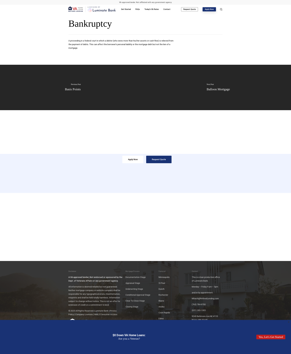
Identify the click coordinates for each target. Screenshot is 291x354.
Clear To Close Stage (135, 301)
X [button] (288, 322)
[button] (132, 159)
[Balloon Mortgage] (218, 87)
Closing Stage (131, 307)
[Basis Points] (73, 87)
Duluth (161, 289)
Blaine (161, 301)
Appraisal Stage (132, 283)
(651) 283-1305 (199, 310)
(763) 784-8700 (199, 304)
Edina (161, 318)
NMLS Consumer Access (105, 314)
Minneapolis (164, 277)
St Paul (162, 283)
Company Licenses (84, 314)
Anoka (161, 307)
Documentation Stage (135, 277)
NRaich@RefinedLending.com (205, 298)
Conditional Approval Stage (137, 295)
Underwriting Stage (134, 289)
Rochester (163, 295)
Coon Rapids (164, 312)
